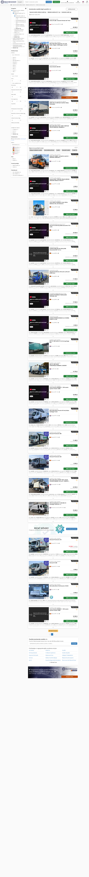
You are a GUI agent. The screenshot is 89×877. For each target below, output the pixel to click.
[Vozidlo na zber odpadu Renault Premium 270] (39, 545)
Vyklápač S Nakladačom (67, 655)
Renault (15, 62)
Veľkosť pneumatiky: (15, 122)
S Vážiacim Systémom (50, 652)
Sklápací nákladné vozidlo (21, 18)
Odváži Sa (48, 650)
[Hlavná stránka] (11, 4)
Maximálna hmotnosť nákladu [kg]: (18, 113)
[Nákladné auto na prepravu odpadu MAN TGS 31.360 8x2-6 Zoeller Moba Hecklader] (39, 108)
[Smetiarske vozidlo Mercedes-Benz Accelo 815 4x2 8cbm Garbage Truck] (39, 416)
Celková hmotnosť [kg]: (15, 118)
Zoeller (58, 150)
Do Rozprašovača (33, 652)
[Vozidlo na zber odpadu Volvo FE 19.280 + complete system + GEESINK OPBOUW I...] (39, 161)
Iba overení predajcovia (18, 175)
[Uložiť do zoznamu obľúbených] (76, 21)
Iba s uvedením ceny (17, 83)
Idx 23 (30, 660)
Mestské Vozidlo (66, 150)
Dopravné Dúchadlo (33, 655)
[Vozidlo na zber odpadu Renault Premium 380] (39, 439)
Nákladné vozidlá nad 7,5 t (19, 14)
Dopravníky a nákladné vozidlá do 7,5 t (19, 30)
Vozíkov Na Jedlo (66, 652)
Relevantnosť (72, 9)
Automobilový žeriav (21, 20)
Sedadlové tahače (19, 34)
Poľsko (16, 153)
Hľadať (49, 2)
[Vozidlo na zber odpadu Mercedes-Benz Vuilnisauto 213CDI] (39, 591)
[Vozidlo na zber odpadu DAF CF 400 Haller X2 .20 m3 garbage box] (39, 346)
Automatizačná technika (19, 43)
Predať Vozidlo (75, 150)
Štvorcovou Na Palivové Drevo (69, 660)
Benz (14, 59)
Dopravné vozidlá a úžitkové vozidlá (18, 11)
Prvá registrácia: (14, 99)
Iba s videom (16, 173)
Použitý (15, 160)
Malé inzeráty (16, 165)
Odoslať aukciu (69, 97)
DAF (14, 68)
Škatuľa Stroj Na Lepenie (67, 657)
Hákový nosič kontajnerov (21, 22)
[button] (87, 2)
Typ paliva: (13, 103)
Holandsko (17, 147)
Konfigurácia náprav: (15, 127)
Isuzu (14, 70)
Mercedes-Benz (16, 60)
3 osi (14, 131)
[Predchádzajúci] (29, 26)
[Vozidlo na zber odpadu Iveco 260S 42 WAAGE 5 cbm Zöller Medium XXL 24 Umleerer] (39, 207)
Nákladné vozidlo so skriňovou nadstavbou (20, 26)
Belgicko (16, 148)
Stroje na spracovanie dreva (18, 41)
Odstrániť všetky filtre (35, 14)
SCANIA (15, 63)
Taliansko (16, 152)
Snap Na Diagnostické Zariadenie (53, 660)
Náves (16, 32)
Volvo (14, 66)
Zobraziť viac (53, 662)
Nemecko (16, 150)
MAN (14, 65)
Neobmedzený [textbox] (15, 144)
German (31, 657)
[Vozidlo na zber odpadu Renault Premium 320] (39, 462)
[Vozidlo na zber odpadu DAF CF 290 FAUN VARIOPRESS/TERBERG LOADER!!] (39, 369)
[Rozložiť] (53, 39)
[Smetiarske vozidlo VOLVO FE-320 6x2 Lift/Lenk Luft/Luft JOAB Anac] (39, 277)
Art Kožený (31, 650)
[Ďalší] (47, 26)
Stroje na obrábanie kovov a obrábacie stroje (18, 39)
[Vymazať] (45, 12)
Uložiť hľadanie (53, 631)
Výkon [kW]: (13, 94)
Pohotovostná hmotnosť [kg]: (17, 108)
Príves (16, 35)
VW (14, 71)
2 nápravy (15, 129)
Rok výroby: (13, 85)
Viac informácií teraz (71, 529)
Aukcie (15, 167)
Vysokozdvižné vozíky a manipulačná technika (18, 46)
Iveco (14, 57)
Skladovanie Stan (49, 655)
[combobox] (19, 145)
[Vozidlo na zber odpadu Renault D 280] (39, 568)
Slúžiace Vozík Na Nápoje (51, 657)
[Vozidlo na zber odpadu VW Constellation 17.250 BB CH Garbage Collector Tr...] (39, 508)
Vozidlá (64, 650)
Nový (14, 158)
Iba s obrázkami (17, 172)
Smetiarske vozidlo (20, 16)
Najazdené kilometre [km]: (16, 89)
